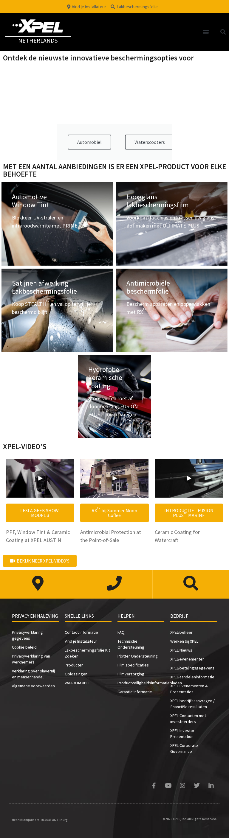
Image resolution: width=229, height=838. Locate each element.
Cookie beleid (24, 647)
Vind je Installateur (81, 641)
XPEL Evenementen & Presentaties (189, 688)
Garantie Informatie (134, 691)
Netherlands (38, 40)
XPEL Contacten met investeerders (188, 718)
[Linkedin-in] (211, 786)
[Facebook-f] (154, 786)
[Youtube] (168, 786)
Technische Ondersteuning (130, 644)
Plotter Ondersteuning (137, 656)
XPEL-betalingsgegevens (192, 668)
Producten (74, 665)
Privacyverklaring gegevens (27, 635)
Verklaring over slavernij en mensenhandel (33, 674)
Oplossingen (76, 674)
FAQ (121, 632)
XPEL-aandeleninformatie (192, 677)
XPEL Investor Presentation (182, 733)
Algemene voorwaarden (33, 686)
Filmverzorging (130, 674)
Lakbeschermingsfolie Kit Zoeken (87, 653)
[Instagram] (182, 786)
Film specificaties (133, 665)
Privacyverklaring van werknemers (31, 659)
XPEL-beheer (181, 632)
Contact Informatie (81, 632)
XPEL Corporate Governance (184, 748)
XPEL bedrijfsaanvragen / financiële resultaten (192, 703)
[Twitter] (197, 786)
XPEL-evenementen (187, 659)
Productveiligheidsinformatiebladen (140, 683)
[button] (206, 32)
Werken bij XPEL (184, 641)
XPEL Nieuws (181, 650)
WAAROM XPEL (77, 683)
